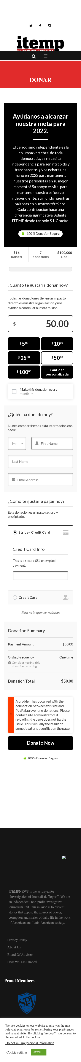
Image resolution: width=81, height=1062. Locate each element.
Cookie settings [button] (16, 1052)
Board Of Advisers (20, 954)
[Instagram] (49, 25)
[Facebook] (40, 25)
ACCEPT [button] (38, 1052)
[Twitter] (31, 25)
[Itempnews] (40, 43)
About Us (14, 947)
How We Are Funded (22, 961)
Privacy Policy (17, 939)
